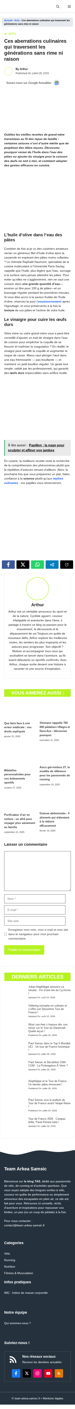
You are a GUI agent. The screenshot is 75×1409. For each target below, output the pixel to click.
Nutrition (9, 1266)
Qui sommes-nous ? (17, 1323)
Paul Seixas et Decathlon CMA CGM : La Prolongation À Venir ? (48, 1064)
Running (9, 1260)
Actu (17, 20)
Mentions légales (53, 1398)
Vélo (7, 1253)
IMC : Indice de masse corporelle (26, 1292)
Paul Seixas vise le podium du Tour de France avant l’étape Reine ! (49, 1103)
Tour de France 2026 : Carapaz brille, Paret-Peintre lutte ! (47, 1120)
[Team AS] (20, 6)
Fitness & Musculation (18, 1273)
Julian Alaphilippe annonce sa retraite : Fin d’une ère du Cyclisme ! (49, 990)
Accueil (8, 20)
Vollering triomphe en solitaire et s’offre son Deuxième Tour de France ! (47, 1009)
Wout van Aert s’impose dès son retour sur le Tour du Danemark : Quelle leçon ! (48, 1028)
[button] (58, 6)
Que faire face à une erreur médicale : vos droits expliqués (17, 727)
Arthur (24, 69)
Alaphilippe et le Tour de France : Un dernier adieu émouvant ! (48, 1082)
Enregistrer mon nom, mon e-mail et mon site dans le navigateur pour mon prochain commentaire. (38, 934)
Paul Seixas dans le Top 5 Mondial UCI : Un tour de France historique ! (49, 1047)
